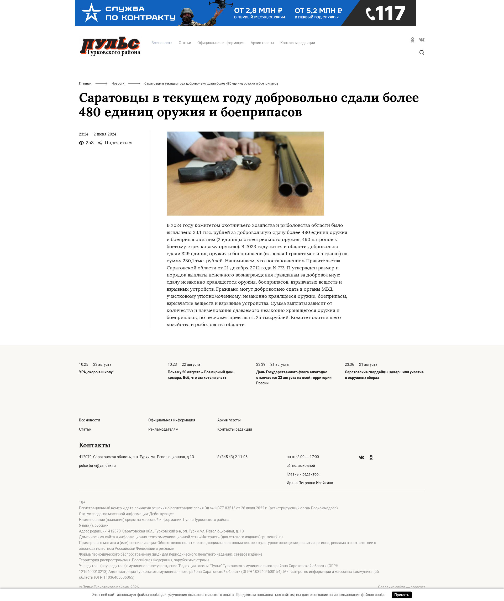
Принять (401, 595)
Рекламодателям (163, 429)
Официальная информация (220, 43)
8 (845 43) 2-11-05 (232, 457)
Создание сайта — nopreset (401, 587)
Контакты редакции (297, 43)
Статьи (185, 43)
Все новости (89, 420)
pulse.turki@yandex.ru (97, 465)
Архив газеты (262, 43)
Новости (118, 83)
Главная (85, 83)
